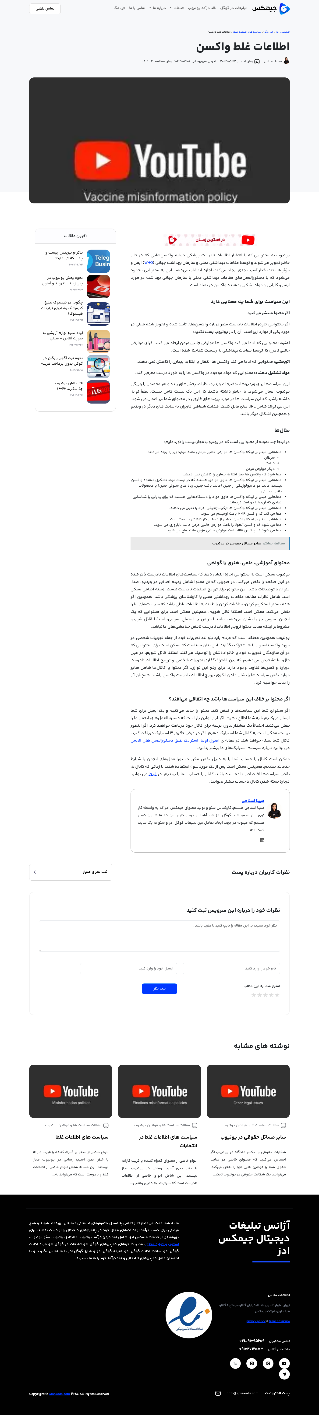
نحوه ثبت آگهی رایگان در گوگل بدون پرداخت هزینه (62, 361)
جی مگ (119, 8)
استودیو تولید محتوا (162, 1244)
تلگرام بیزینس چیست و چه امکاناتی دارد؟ (64, 255)
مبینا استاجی (253, 801)
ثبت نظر (159, 989)
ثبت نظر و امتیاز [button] (95, 872)
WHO (148, 263)
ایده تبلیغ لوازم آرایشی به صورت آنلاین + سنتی (63, 336)
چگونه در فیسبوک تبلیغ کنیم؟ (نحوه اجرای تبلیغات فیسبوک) (62, 308)
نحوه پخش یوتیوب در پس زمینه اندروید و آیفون (62, 280)
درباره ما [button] (159, 8)
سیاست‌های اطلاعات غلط (247, 32)
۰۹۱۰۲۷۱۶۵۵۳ (251, 1349)
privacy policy (256, 1321)
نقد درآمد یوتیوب (202, 8)
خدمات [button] (178, 8)
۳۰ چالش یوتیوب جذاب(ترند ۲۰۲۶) (69, 386)
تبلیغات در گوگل (233, 8)
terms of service (279, 1321)
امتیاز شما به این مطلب (262, 986)
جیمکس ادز (283, 32)
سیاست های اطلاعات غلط (82, 1137)
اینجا (152, 774)
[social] (284, 1363)
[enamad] (189, 1315)
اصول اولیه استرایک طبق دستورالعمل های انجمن (175, 740)
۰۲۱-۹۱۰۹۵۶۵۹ (251, 1341)
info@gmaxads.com (243, 1393)
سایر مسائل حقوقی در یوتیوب (253, 1137)
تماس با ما (137, 8)
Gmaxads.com (59, 1394)
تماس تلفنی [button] (44, 9)
